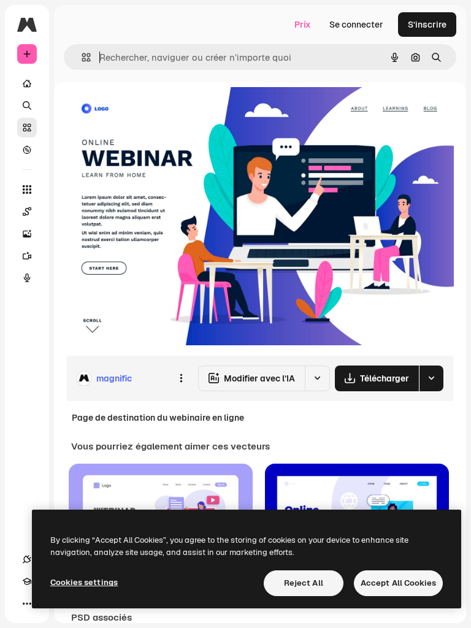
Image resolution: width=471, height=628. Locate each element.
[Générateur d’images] (27, 233)
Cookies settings (84, 582)
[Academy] (27, 581)
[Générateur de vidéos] (27, 256)
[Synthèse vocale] (27, 278)
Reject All (303, 583)
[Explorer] (27, 149)
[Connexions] (27, 559)
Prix (302, 24)
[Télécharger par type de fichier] (431, 378)
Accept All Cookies (398, 583)
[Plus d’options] (181, 378)
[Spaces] (27, 211)
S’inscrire (427, 24)
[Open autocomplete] (81, 57)
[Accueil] (27, 83)
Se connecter (356, 24)
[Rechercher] (27, 105)
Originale (147, 110)
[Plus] (27, 603)
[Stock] (27, 127)
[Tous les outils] (27, 189)
